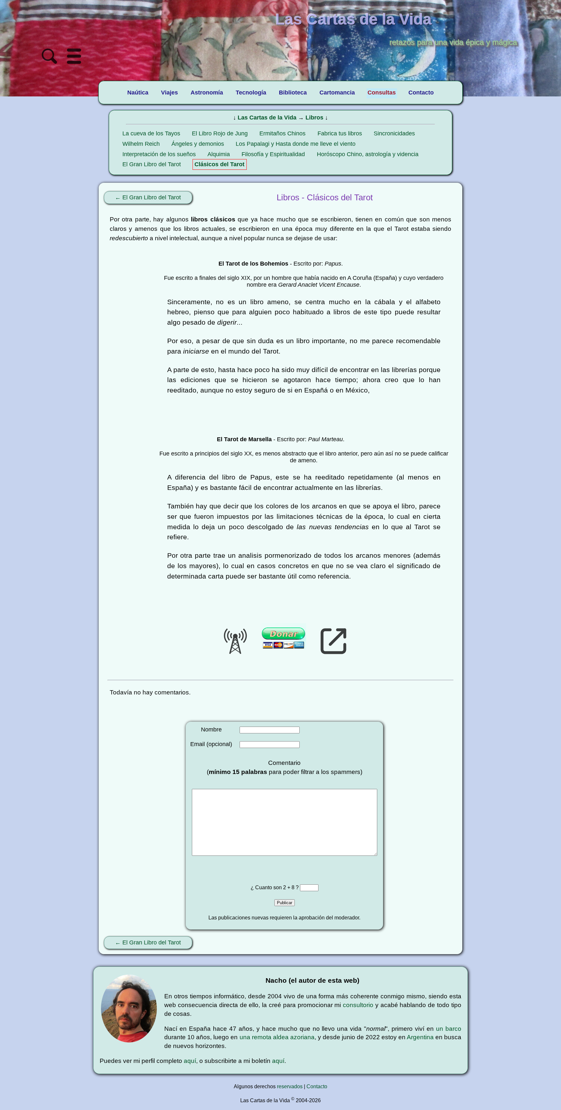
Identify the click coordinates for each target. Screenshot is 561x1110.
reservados (290, 1086)
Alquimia (218, 154)
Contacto (316, 1086)
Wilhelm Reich (141, 144)
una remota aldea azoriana (277, 1037)
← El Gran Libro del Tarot (148, 197)
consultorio (358, 1005)
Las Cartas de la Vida (267, 117)
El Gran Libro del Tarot (151, 164)
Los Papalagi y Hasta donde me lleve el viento (295, 144)
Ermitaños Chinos (282, 133)
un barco (448, 1028)
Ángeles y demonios (197, 144)
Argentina (420, 1037)
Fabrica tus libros (340, 133)
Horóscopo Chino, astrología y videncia (367, 154)
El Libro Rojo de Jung (220, 133)
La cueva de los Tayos (151, 133)
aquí (190, 1060)
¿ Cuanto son (267, 887)
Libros (314, 117)
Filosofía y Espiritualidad (273, 154)
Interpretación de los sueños (159, 154)
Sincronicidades (394, 133)
